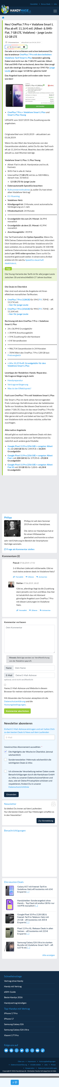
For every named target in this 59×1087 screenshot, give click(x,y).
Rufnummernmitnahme (19, 189)
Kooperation (30, 1068)
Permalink (20, 577)
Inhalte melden (35, 1065)
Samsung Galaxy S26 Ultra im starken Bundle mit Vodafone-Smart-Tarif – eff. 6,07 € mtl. (35, 945)
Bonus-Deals (45, 4)
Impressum (32, 1061)
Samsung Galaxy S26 (14, 1024)
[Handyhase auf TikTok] (43, 1050)
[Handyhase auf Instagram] (32, 1050)
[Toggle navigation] (55, 11)
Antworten (43, 577)
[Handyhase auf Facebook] (27, 1050)
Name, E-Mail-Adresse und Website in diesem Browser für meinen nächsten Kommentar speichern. (29, 690)
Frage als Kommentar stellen (20, 549)
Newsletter (34, 4)
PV (40, 299)
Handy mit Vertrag (13, 986)
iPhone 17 (9, 1018)
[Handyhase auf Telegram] (11, 1050)
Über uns (21, 1061)
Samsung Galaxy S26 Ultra (16, 1029)
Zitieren (31, 577)
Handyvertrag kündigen (15, 1003)
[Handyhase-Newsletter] (6, 1050)
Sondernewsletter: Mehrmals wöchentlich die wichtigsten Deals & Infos (30, 761)
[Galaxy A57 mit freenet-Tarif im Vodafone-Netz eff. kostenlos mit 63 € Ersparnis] (9, 890)
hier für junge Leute (18, 304)
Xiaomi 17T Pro (11, 1035)
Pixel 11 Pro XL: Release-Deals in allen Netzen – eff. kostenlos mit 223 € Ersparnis (35, 931)
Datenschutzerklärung (14, 701)
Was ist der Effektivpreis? (19, 388)
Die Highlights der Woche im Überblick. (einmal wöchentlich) (31, 753)
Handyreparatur (15, 380)
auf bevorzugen (14, 47)
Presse (53, 1065)
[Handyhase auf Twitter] (22, 1050)
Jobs (55, 4)
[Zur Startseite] (3, 17)
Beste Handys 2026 (13, 997)
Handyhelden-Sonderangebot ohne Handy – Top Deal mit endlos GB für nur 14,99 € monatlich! (35, 903)
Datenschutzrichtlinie (19, 787)
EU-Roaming (14, 196)
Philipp (8, 517)
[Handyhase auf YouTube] (37, 1050)
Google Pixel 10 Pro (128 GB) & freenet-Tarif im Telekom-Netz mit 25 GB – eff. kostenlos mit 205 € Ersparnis (33, 918)
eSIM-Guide (10, 991)
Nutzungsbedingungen (15, 704)
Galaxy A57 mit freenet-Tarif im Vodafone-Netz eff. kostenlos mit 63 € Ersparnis (35, 889)
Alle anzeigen (48, 955)
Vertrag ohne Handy (13, 981)
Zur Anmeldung (45, 820)
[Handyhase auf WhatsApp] (17, 1050)
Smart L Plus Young (17, 114)
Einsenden (11, 794)
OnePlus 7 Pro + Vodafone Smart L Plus (26, 112)
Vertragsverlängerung (18, 384)
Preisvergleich (14, 355)
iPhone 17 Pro (11, 1013)
